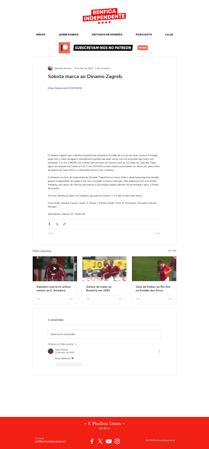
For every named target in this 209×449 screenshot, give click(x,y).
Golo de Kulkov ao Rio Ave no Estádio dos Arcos (153, 288)
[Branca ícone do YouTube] (108, 441)
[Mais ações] (159, 351)
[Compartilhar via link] (64, 224)
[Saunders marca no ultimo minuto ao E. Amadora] (55, 268)
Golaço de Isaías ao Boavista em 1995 (99, 288)
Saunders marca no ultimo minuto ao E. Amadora (53, 288)
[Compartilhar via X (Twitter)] (56, 224)
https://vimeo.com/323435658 (65, 88)
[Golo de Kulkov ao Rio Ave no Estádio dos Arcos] (154, 268)
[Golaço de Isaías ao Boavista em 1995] (104, 268)
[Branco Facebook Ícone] (91, 441)
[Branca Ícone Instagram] (117, 441)
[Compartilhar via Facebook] (49, 224)
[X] (100, 441)
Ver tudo (172, 250)
